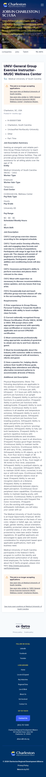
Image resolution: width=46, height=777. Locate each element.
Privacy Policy (23, 765)
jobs (17, 52)
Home (23, 670)
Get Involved (23, 699)
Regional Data (23, 684)
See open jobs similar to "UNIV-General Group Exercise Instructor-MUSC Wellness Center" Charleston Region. (25, 99)
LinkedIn (23, 648)
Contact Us (23, 704)
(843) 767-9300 (23, 725)
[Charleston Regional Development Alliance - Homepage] (14, 5)
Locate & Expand (23, 675)
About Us (23, 694)
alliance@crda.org (23, 739)
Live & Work (23, 689)
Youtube (23, 658)
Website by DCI (23, 769)
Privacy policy (17, 632)
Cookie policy (28, 632)
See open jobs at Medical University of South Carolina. (25, 92)
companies (7, 52)
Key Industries (23, 679)
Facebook (23, 653)
